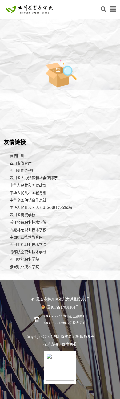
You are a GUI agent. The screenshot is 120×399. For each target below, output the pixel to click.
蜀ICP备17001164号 (62, 307)
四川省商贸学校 (22, 215)
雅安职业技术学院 (24, 267)
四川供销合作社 (22, 171)
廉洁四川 (17, 156)
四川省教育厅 (21, 163)
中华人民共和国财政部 (28, 185)
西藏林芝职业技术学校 (28, 230)
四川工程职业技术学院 (28, 245)
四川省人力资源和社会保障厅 (34, 178)
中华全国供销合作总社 (28, 200)
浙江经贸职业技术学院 (28, 222)
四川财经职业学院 (24, 259)
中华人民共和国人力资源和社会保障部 (41, 208)
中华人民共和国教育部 (28, 193)
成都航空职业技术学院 (28, 252)
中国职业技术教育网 (26, 237)
